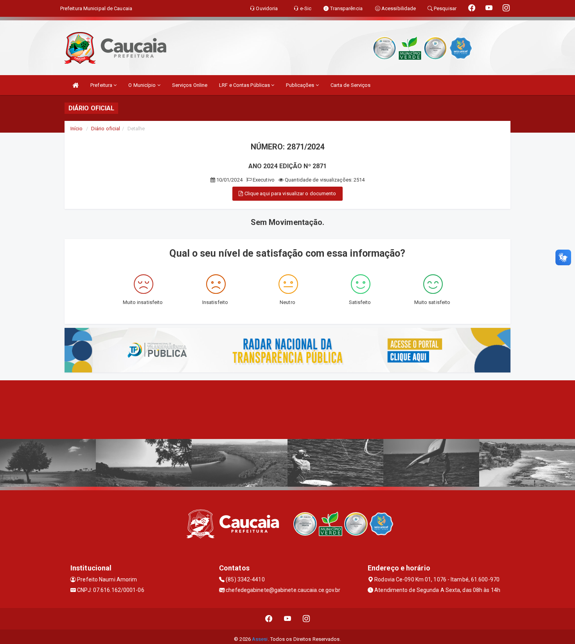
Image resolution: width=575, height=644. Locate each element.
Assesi (260, 639)
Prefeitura (101, 85)
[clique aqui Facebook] (269, 619)
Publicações (300, 85)
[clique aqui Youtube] (288, 619)
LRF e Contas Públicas (245, 85)
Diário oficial (105, 128)
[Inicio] (75, 85)
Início (76, 128)
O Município (142, 85)
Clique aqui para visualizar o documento (289, 193)
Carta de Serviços (351, 85)
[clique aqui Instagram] (306, 619)
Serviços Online (190, 85)
